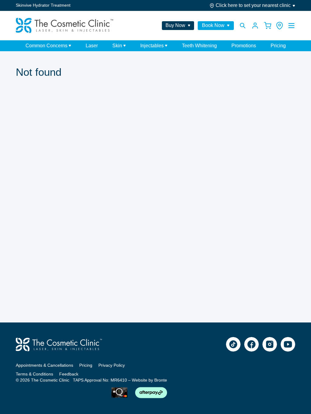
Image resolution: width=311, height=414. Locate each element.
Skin (117, 45)
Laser (92, 45)
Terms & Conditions (34, 374)
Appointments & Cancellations (44, 365)
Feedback (68, 374)
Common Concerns (46, 45)
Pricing (278, 45)
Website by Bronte (149, 380)
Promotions (243, 45)
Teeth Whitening (199, 45)
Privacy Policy (111, 365)
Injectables (152, 45)
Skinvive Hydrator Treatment (43, 5)
